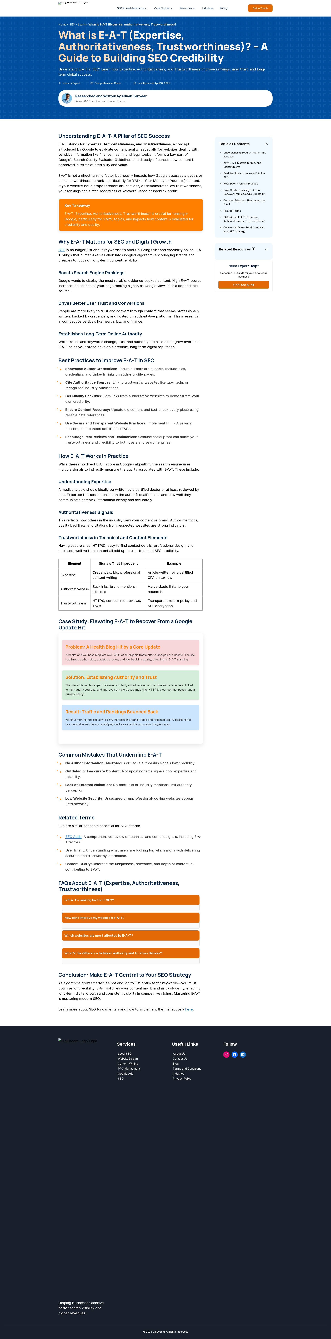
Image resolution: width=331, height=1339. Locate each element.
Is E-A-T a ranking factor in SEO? (89, 900)
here (189, 1009)
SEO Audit (73, 837)
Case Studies (161, 8)
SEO (61, 250)
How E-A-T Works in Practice (240, 183)
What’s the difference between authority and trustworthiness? (113, 953)
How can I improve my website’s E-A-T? (94, 918)
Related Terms (232, 210)
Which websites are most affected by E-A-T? (98, 935)
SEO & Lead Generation (130, 8)
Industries (207, 8)
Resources (186, 8)
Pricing (224, 8)
